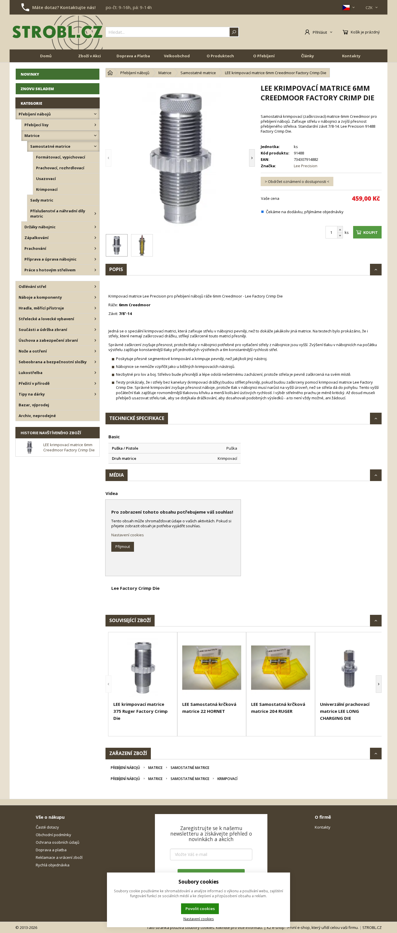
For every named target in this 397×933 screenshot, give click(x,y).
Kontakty (351, 55)
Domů (46, 55)
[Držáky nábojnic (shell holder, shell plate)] (95, 226)
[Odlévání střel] (95, 286)
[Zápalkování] (95, 237)
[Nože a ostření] (95, 351)
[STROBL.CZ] (57, 32)
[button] (117, 158)
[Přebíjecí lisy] (95, 124)
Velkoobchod (177, 55)
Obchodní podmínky (53, 834)
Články (307, 55)
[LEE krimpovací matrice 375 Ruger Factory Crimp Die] (142, 667)
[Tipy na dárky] (95, 394)
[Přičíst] (340, 229)
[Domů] (110, 72)
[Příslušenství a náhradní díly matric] (95, 213)
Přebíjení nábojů (125, 767)
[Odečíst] (340, 235)
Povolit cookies (200, 908)
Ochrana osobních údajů (57, 842)
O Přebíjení (264, 55)
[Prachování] (95, 248)
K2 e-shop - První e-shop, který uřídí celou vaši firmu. (313, 927)
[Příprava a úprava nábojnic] (95, 259)
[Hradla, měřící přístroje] (95, 308)
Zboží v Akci (89, 55)
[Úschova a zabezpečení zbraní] (95, 340)
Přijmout (122, 546)
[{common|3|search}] (234, 32)
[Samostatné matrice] (95, 146)
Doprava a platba (51, 849)
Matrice (155, 767)
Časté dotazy (47, 827)
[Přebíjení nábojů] (95, 114)
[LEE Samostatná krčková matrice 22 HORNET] (211, 667)
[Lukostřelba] (95, 372)
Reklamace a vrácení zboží (59, 857)
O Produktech (220, 55)
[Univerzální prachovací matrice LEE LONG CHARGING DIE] (349, 667)
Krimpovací (227, 778)
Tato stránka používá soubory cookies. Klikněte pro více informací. (205, 927)
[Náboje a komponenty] (95, 297)
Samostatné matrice (190, 767)
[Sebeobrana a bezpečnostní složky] (95, 361)
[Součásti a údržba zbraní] (95, 329)
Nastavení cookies (127, 534)
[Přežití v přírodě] (95, 383)
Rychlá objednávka (52, 865)
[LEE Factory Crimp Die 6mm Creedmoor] (180, 158)
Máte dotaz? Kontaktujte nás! (64, 7)
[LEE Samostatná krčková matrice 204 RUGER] (280, 667)
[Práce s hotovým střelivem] (95, 269)
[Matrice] (95, 135)
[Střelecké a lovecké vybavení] (95, 318)
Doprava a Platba (133, 55)
